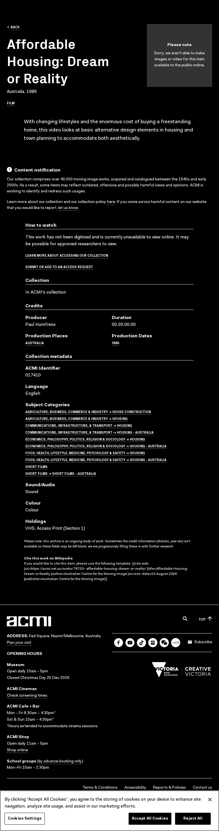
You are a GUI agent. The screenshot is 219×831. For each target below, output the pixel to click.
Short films (36, 466)
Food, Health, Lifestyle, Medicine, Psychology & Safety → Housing (85, 452)
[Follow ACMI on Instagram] (152, 642)
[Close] (210, 799)
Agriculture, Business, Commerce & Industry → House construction (88, 411)
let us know (68, 208)
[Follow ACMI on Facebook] (118, 642)
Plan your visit (19, 643)
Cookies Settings (25, 818)
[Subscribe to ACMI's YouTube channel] (130, 642)
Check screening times (27, 696)
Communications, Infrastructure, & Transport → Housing (78, 425)
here (111, 202)
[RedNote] (175, 642)
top (202, 619)
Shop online (17, 750)
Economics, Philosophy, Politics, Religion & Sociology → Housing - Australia (96, 445)
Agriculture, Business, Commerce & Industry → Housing (76, 418)
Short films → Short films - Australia (60, 473)
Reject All (192, 818)
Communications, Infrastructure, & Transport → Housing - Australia (89, 432)
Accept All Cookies (150, 818)
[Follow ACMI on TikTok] (141, 642)
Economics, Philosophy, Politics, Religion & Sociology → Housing (85, 439)
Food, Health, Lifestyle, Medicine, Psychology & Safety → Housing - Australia (96, 459)
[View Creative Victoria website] (181, 671)
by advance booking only (60, 762)
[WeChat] (164, 642)
